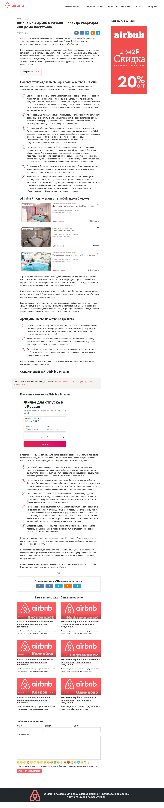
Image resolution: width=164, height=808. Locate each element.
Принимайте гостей (70, 6)
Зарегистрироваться (93, 6)
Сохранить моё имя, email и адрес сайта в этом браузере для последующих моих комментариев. (59, 766)
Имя (19, 726)
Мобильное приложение (119, 6)
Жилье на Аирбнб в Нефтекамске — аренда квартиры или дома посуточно (80, 662)
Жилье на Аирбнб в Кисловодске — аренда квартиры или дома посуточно (36, 624)
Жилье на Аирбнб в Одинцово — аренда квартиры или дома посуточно (79, 700)
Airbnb (23, 38)
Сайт (76, 726)
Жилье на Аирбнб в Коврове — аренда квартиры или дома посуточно (33, 700)
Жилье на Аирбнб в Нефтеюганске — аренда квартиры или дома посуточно (80, 624)
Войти (138, 6)
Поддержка (151, 6)
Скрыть (37, 72)
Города (26, 33)
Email (48, 726)
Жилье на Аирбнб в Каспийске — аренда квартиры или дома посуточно (35, 662)
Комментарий (23, 734)
